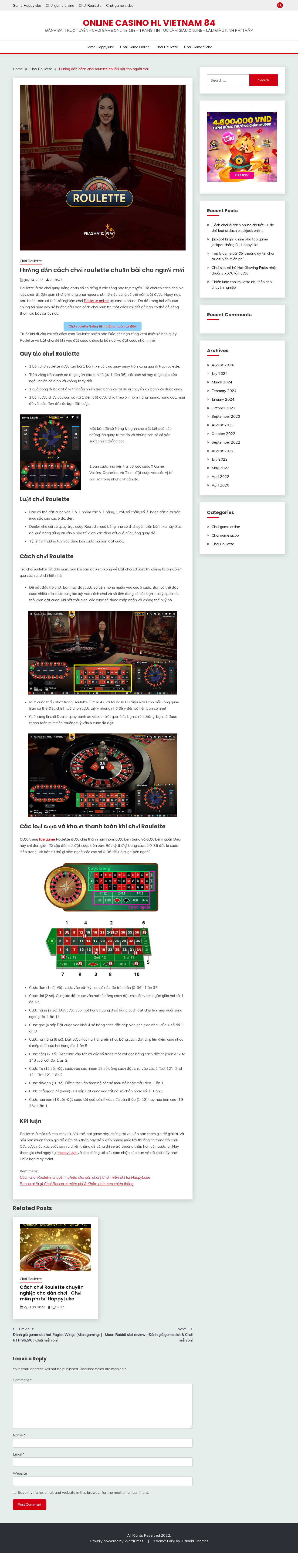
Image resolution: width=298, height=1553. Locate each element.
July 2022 (220, 459)
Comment (22, 1380)
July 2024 (220, 373)
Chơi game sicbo (119, 5)
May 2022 (220, 468)
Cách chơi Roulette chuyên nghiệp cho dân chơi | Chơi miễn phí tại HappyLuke (85, 1177)
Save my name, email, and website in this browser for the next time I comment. (83, 1492)
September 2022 (226, 442)
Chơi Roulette (90, 5)
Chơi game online (60, 5)
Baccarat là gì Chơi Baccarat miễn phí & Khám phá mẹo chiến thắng (77, 1183)
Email (18, 1454)
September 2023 (226, 416)
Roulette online (96, 300)
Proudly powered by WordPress (117, 1541)
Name (19, 1435)
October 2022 (223, 433)
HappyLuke (68, 1152)
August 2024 (223, 365)
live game (47, 839)
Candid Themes (195, 1541)
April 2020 (220, 485)
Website (20, 1473)
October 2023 (223, 408)
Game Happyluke (27, 5)
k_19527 (56, 280)
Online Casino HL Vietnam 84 (149, 23)
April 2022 (220, 476)
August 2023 (223, 425)
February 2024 (224, 390)
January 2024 (223, 399)
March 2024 (222, 382)
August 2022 (223, 450)
